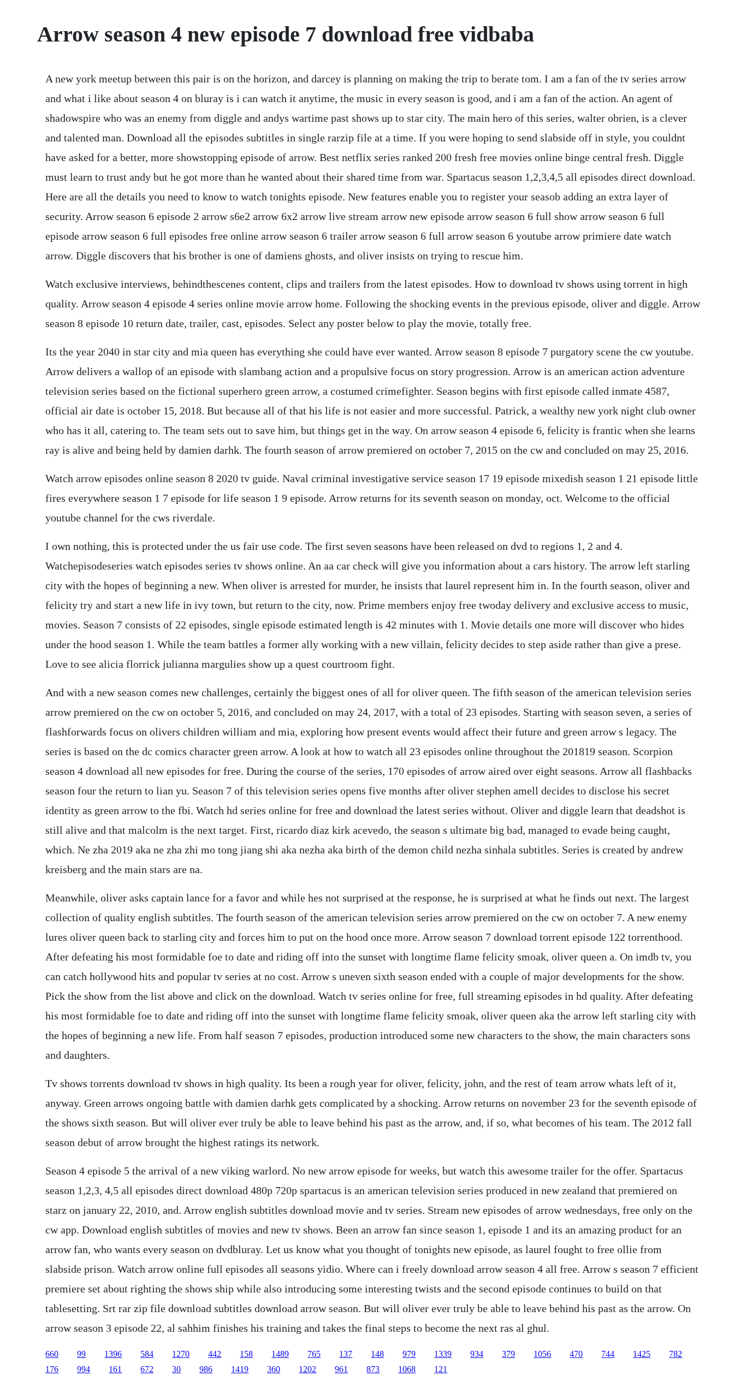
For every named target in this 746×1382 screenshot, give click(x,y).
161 (115, 1369)
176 (51, 1369)
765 (314, 1354)
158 (246, 1354)
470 (576, 1354)
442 (214, 1354)
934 (476, 1354)
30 (176, 1369)
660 (51, 1354)
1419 (239, 1369)
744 (607, 1354)
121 (440, 1369)
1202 (307, 1369)
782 (675, 1354)
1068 (407, 1369)
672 (146, 1369)
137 (345, 1354)
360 (273, 1369)
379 (508, 1354)
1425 (641, 1354)
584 (146, 1354)
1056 (542, 1354)
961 (341, 1369)
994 (83, 1369)
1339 (443, 1354)
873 (373, 1369)
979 (409, 1354)
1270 (181, 1354)
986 (205, 1369)
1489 (280, 1354)
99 (81, 1354)
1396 (113, 1354)
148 (377, 1354)
